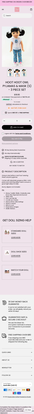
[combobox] (17, 15)
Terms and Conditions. (23, 133)
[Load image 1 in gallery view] (10, 73)
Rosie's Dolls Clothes (13, 397)
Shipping (9, 104)
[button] (31, 9)
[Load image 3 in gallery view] (24, 73)
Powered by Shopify (25, 397)
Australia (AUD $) (10, 385)
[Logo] (17, 9)
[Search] (3, 15)
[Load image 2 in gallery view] (17, 73)
